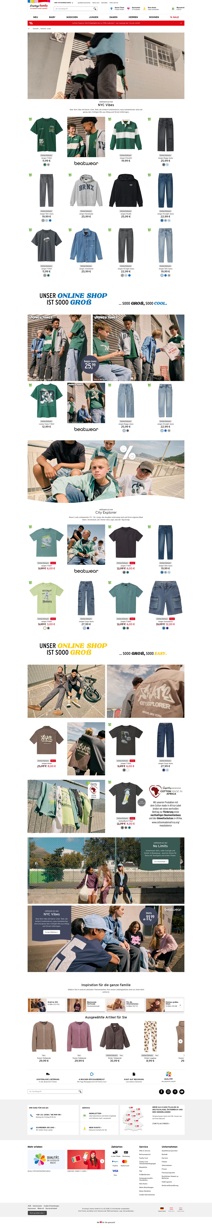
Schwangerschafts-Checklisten (146, 1179)
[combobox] (73, 9)
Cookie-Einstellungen (51, 1206)
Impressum (32, 1208)
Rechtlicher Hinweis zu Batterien (170, 1177)
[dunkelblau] (88, 628)
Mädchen (72, 17)
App (140, 1171)
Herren (133, 17)
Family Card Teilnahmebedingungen (147, 1162)
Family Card (95, 3)
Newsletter (104, 3)
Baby (52, 17)
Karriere (165, 1158)
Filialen (164, 1162)
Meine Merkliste (145, 1191)
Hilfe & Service (114, 3)
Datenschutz (37, 1206)
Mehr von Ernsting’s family (62, 2)
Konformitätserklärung (170, 1185)
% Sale (174, 17)
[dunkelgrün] (44, 164)
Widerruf (41, 1208)
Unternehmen (167, 1165)
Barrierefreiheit (51, 1208)
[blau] (50, 220)
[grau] (48, 164)
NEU (35, 17)
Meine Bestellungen (146, 1187)
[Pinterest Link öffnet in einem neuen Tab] (175, 1091)
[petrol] (127, 572)
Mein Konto (143, 1184)
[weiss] (127, 770)
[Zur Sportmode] (106, 870)
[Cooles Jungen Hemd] (145, 691)
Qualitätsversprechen (84, 3)
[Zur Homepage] (29, 28)
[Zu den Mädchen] (106, 939)
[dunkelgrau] (163, 164)
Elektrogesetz (167, 1182)
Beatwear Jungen (46, 28)
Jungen (93, 17)
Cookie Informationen (147, 1195)
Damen (113, 17)
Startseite (35, 28)
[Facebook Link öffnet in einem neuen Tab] (161, 1091)
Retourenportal (144, 1154)
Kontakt (165, 1154)
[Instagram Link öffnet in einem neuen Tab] (168, 1091)
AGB (29, 1206)
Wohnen (154, 17)
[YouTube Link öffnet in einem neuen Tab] (181, 1091)
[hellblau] (46, 220)
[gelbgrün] (44, 628)
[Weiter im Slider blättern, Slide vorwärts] (180, 1005)
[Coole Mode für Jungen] (106, 66)
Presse (164, 1169)
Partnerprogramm (168, 1173)
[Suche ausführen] (94, 8)
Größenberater (144, 1174)
